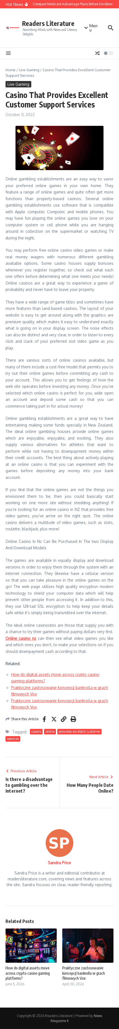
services (13, 739)
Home (10, 70)
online (50, 731)
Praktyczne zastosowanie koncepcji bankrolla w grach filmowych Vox (83, 973)
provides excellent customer (79, 731)
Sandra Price (59, 862)
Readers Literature (48, 23)
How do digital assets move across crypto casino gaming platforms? (28, 973)
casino (36, 731)
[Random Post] (97, 53)
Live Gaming (29, 70)
